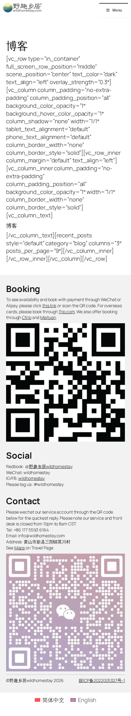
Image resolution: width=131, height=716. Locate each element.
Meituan (48, 317)
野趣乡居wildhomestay (50, 466)
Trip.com (66, 311)
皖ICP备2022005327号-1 (102, 680)
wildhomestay (31, 478)
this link (49, 305)
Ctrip (26, 317)
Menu (117, 10)
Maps (19, 548)
